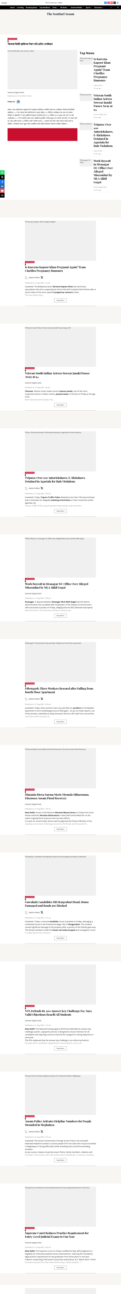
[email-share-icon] (2, 192)
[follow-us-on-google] (18, 101)
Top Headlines (45, 7)
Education (98, 7)
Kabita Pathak (34, 277)
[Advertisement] (60, 27)
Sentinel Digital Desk (16, 92)
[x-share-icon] (2, 178)
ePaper (4, 3)
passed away (62, 394)
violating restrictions (60, 500)
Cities (54, 7)
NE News (63, 7)
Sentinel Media (76, 7)
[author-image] (26, 277)
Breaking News (31, 7)
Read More (60, 300)
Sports (88, 7)
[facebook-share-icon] (2, 183)
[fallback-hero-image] (86, 61)
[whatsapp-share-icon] (2, 173)
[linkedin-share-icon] (2, 187)
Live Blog (20, 7)
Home (12, 7)
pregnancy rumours (63, 292)
